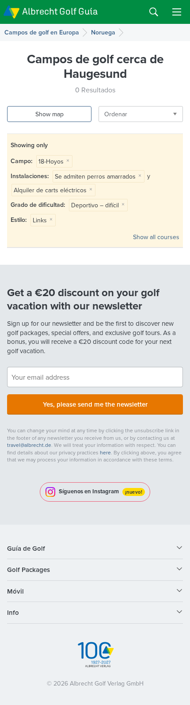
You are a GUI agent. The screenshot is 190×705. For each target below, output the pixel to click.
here (105, 452)
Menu (176, 12)
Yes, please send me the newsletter (95, 404)
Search (153, 12)
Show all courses (156, 236)
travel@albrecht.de (29, 445)
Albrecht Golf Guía (60, 11)
